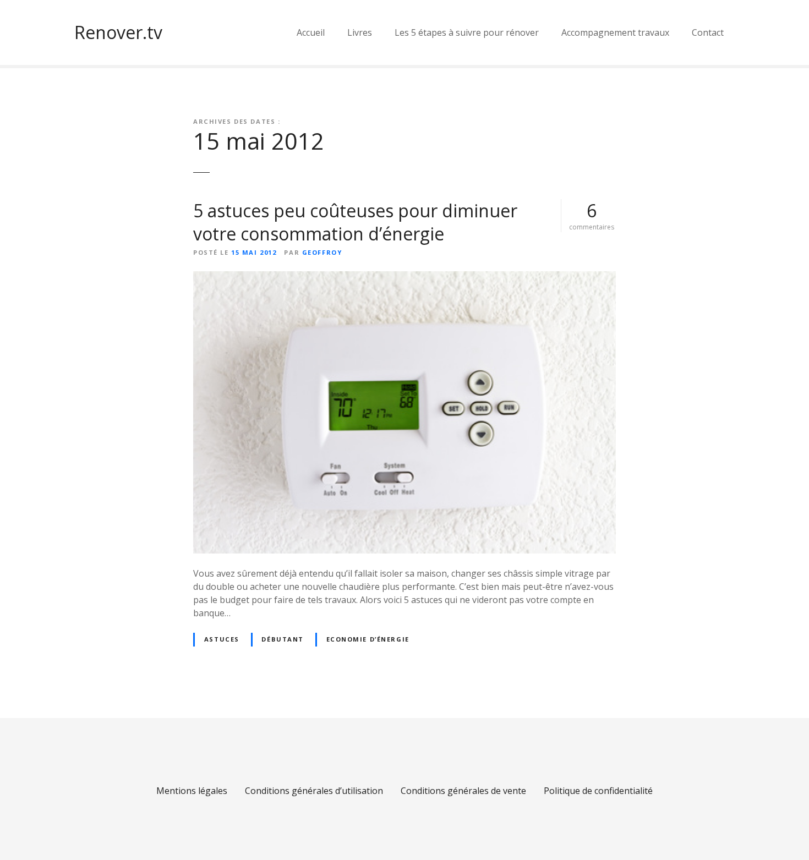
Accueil (311, 32)
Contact (708, 32)
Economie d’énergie (367, 639)
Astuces (221, 639)
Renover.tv (118, 32)
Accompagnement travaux (615, 32)
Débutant (282, 639)
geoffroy (322, 252)
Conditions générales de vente (463, 791)
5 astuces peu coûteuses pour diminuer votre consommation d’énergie (355, 222)
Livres (359, 32)
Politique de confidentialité (598, 791)
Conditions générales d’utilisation (314, 791)
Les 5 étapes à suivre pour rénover (467, 32)
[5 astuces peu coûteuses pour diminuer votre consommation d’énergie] (404, 278)
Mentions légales (191, 791)
